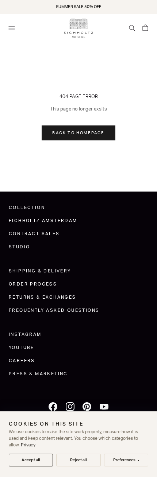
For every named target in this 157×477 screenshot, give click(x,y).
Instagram (25, 334)
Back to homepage (78, 133)
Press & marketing (38, 374)
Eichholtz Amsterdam (43, 220)
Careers (22, 360)
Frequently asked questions (54, 310)
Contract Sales (34, 234)
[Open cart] (145, 28)
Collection (27, 207)
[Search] (132, 28)
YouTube (21, 347)
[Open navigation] (11, 28)
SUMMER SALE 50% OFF (78, 7)
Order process (33, 284)
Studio (19, 247)
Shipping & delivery (40, 271)
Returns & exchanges (42, 297)
